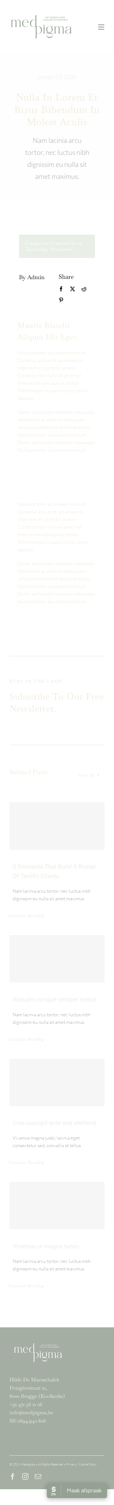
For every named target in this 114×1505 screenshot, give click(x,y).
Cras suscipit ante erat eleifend (54, 1123)
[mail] (38, 1476)
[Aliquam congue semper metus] (57, 958)
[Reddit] (84, 289)
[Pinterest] (61, 300)
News (75, 243)
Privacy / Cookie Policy (81, 1464)
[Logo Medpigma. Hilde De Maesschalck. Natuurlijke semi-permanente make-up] (41, 14)
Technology (36, 249)
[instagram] (25, 1476)
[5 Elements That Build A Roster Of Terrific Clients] (57, 826)
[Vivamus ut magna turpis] (57, 1205)
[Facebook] (61, 289)
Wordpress (61, 249)
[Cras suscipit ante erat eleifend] (57, 1082)
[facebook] (13, 1476)
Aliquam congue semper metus (55, 999)
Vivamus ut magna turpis (46, 1246)
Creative (59, 243)
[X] (72, 289)
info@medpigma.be (32, 1412)
